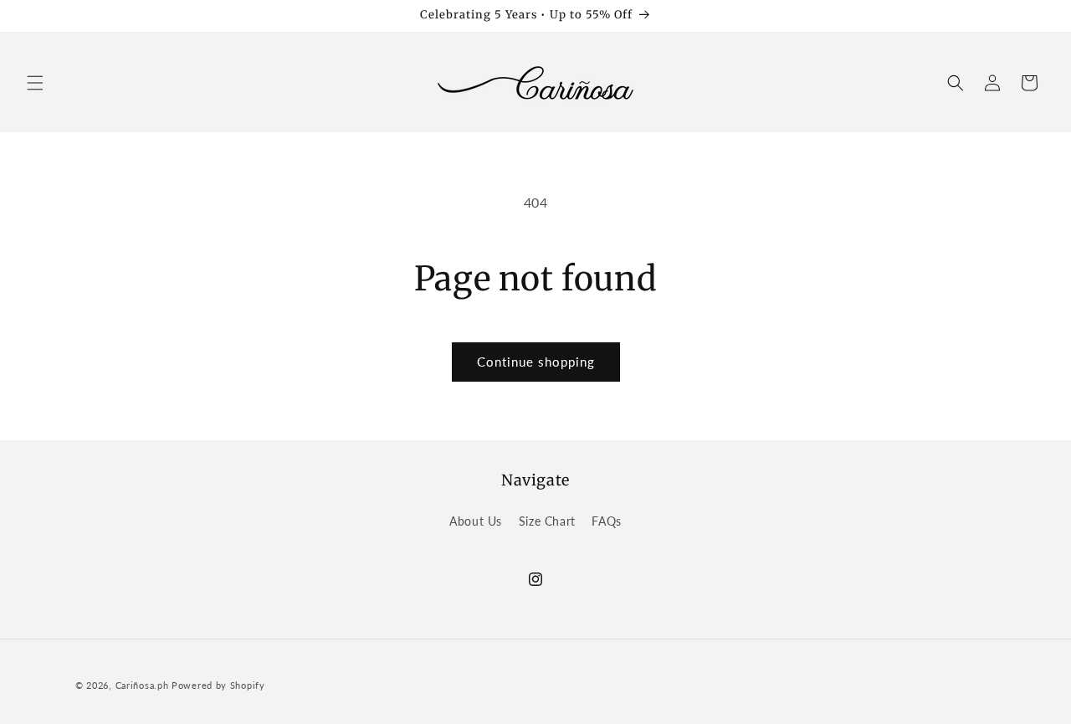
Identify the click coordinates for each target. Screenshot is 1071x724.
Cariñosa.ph (142, 685)
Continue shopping (536, 361)
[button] (35, 82)
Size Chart (547, 521)
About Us (475, 521)
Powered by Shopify (218, 685)
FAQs (606, 521)
